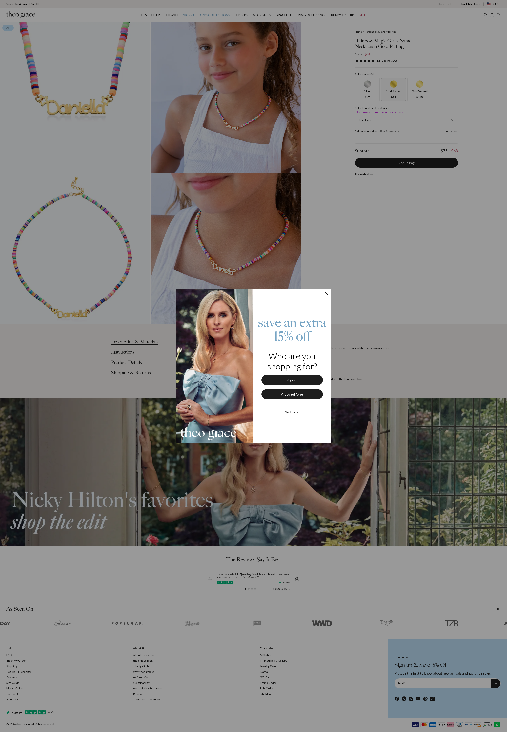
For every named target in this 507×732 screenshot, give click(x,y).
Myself (292, 380)
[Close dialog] (326, 293)
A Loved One (292, 394)
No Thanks (292, 412)
